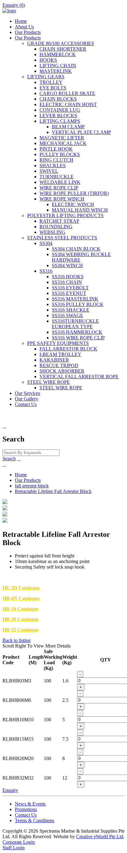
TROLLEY (51, 82)
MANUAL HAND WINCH (80, 210)
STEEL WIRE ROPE (48, 382)
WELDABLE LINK (59, 182)
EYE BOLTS (52, 87)
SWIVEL (48, 171)
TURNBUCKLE (56, 176)
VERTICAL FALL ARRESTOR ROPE (79, 376)
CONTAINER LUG (59, 110)
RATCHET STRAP (59, 221)
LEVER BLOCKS (58, 115)
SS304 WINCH (67, 265)
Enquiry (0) (13, 5)
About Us (24, 26)
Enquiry (10, 790)
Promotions (26, 809)
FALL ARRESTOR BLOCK (68, 348)
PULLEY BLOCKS (59, 154)
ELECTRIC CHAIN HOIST (68, 104)
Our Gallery (26, 398)
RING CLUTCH (56, 160)
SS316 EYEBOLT (70, 287)
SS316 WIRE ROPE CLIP (78, 337)
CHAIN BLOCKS (58, 98)
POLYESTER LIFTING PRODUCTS (65, 215)
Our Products (28, 32)
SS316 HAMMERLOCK (77, 332)
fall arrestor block (32, 485)
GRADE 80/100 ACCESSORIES (60, 43)
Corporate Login (18, 842)
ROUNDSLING (55, 226)
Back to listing (16, 640)
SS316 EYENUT (69, 293)
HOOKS (48, 60)
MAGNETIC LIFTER (61, 137)
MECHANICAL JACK (63, 143)
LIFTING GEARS (45, 76)
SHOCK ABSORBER (61, 371)
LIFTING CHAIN (57, 65)
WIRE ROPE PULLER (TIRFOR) (74, 193)
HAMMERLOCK (57, 54)
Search (9, 458)
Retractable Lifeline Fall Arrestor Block (53, 491)
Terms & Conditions (34, 820)
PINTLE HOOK (56, 148)
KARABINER (54, 359)
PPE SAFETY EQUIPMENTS (58, 343)
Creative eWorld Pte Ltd (99, 836)
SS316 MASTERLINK (75, 298)
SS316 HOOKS (68, 276)
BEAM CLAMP (68, 126)
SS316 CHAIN (67, 282)
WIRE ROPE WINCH (61, 198)
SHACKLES (52, 165)
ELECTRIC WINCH (73, 204)
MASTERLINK (55, 71)
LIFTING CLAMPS (59, 121)
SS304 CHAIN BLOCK (76, 248)
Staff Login (13, 847)
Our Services (27, 393)
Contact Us (26, 404)
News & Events (30, 803)
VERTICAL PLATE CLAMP (81, 132)
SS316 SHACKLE (70, 310)
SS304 (45, 243)
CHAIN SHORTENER (62, 49)
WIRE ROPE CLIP (58, 187)
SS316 (45, 271)
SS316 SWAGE (67, 315)
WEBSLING (52, 232)
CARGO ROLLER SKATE (67, 93)
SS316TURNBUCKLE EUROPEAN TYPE (75, 323)
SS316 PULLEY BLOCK (78, 304)
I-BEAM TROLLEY (60, 354)
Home (21, 21)
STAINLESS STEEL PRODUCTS (62, 237)
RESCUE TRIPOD (58, 365)
